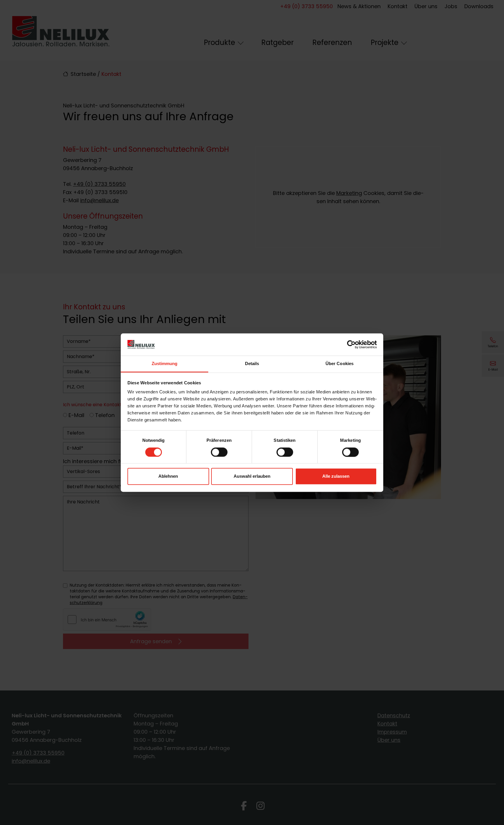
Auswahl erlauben (252, 476)
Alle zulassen (335, 476)
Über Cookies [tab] (340, 363)
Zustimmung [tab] (165, 363)
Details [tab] (252, 363)
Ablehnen (168, 476)
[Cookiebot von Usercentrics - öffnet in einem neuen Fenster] (351, 344)
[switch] (219, 452)
